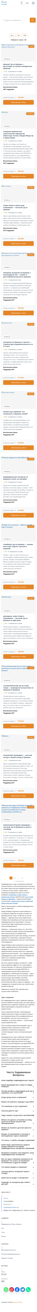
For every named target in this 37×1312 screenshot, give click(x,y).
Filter (24, 35)
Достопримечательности (8, 1250)
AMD (27, 3)
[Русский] (22, 3)
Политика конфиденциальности (10, 1254)
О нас (3, 1232)
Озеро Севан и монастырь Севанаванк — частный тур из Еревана (15, 207)
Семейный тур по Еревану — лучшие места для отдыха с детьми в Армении (18, 546)
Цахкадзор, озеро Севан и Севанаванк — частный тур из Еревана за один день (15, 618)
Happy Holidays (17, 1302)
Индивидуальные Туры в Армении (11, 1224)
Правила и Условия (7, 1258)
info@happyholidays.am (11, 1207)
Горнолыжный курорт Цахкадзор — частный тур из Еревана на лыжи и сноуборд (17, 827)
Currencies (4, 1279)
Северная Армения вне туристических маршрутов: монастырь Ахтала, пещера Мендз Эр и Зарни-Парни (18, 134)
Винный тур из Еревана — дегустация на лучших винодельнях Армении (17, 66)
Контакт (3, 1236)
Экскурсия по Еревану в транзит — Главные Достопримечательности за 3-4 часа (18, 344)
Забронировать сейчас (18, 102)
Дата (12, 35)
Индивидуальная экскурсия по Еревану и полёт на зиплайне (15, 478)
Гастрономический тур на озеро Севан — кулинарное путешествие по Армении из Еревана (18, 687)
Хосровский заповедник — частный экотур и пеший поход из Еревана (17, 756)
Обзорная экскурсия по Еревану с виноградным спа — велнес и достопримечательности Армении (17, 275)
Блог (2, 1228)
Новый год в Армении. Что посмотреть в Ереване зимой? (15, 412)
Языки (3, 1272)
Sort (18, 35)
